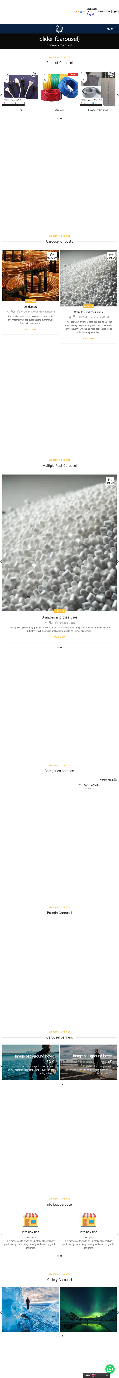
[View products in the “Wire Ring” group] (45, 80)
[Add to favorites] (84, 74)
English (88, 1375)
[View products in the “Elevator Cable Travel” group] (84, 80)
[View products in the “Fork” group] (6, 80)
